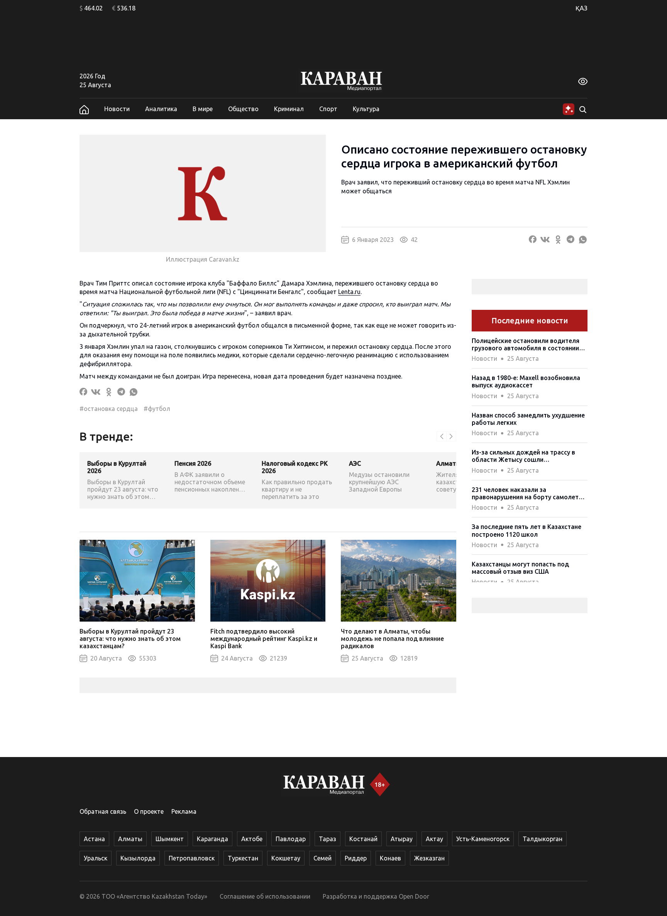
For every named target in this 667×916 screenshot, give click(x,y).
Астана (94, 838)
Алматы (130, 838)
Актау (434, 838)
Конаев (390, 858)
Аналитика (161, 108)
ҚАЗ (581, 8)
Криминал (289, 108)
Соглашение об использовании (265, 896)
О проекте (149, 811)
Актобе (251, 838)
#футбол (157, 408)
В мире (203, 108)
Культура (366, 108)
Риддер (356, 858)
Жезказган (429, 858)
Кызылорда (138, 858)
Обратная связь (103, 811)
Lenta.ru (349, 291)
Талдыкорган (542, 838)
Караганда (212, 838)
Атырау (402, 838)
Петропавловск (192, 858)
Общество (243, 108)
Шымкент (170, 838)
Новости (117, 108)
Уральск (95, 858)
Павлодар (291, 838)
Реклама (183, 811)
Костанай (363, 838)
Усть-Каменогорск (483, 838)
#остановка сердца (109, 408)
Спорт (328, 108)
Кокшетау (285, 858)
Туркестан (243, 858)
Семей (322, 858)
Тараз (327, 838)
